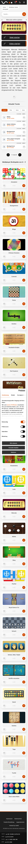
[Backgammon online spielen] (14, 197)
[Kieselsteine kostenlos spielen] (23, 469)
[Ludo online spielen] (14, 481)
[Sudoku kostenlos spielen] (23, 729)
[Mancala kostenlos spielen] (23, 516)
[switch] (23, 426)
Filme (11, 110)
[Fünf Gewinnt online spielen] (14, 363)
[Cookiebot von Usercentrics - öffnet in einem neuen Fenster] (19, 391)
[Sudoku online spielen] (14, 717)
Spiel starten (15, 37)
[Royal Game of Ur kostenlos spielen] (23, 611)
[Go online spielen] (14, 386)
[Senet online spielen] (14, 693)
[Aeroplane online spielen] (14, 173)
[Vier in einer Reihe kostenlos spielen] (23, 800)
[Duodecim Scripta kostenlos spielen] (23, 351)
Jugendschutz (20, 822)
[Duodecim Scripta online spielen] (14, 339)
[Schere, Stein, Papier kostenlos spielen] (23, 658)
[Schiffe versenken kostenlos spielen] (23, 682)
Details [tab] (13, 395)
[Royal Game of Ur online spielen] (14, 599)
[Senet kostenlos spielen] (23, 705)
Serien (17, 110)
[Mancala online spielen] (14, 504)
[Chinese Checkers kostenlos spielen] (23, 256)
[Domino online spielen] (14, 315)
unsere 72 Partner (12, 405)
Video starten (14, 44)
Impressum (9, 818)
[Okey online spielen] (14, 552)
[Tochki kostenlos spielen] (23, 776)
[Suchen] (24, 14)
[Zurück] (8, 154)
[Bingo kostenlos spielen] (23, 232)
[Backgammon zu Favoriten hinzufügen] (23, 132)
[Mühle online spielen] (14, 528)
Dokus (23, 110)
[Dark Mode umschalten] (20, 2)
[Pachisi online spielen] (14, 575)
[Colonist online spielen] (14, 268)
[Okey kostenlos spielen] (23, 563)
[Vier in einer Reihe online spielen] (14, 788)
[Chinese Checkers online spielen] (14, 244)
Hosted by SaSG (14, 825)
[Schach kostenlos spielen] (23, 634)
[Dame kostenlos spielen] (23, 303)
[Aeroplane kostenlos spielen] (23, 185)
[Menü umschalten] (24, 2)
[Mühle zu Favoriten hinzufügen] (23, 117)
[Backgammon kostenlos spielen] (23, 209)
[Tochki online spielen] (14, 764)
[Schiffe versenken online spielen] (14, 670)
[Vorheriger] (2, 19)
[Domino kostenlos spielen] (23, 327)
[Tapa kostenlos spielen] (23, 752)
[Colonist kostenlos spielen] (23, 280)
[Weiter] (19, 154)
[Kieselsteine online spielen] (14, 457)
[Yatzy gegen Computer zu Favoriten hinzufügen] (23, 139)
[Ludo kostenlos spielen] (23, 492)
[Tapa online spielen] (14, 741)
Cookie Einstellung (9, 822)
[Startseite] (8, 2)
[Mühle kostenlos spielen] (23, 540)
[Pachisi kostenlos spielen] (23, 587)
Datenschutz (18, 818)
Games (4, 110)
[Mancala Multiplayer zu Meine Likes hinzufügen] (14, 96)
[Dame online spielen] (14, 292)
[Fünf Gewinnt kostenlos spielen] (23, 374)
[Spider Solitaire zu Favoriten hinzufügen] (23, 124)
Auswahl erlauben (13, 447)
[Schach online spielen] (14, 623)
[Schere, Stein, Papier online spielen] (14, 646)
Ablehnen (13, 452)
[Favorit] (4, 185)
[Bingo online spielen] (14, 221)
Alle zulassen (13, 443)
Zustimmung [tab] (5, 395)
